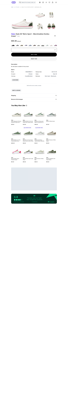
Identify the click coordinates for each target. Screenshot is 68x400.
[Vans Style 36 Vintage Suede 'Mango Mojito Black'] (21, 45)
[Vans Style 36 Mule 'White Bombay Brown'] (51, 45)
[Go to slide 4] (40, 156)
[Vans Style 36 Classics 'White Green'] (51, 131)
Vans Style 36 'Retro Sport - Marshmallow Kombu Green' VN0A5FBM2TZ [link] (31, 7)
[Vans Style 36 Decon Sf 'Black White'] (34, 45)
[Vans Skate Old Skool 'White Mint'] (40, 150)
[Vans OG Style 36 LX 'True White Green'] (47, 45)
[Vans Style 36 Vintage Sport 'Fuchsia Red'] (55, 45)
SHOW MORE (15, 80)
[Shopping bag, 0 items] (52, 2)
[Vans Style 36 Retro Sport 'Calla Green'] (28, 150)
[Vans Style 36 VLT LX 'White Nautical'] (30, 45)
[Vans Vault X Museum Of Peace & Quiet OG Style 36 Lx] (16, 113)
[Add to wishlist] (55, 36)
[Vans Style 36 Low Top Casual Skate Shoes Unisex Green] (28, 131)
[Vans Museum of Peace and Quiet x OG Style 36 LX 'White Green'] (40, 113)
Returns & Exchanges (17, 99)
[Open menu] (56, 2)
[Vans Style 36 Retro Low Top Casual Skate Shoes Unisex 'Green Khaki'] (16, 131)
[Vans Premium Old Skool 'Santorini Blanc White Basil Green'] (40, 131)
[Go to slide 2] (27, 156)
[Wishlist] (49, 2)
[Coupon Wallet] (43, 2)
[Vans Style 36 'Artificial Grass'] (26, 45)
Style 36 (17, 7)
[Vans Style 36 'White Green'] (51, 113)
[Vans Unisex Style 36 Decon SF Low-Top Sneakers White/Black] (43, 45)
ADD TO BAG (34, 54)
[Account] (46, 2)
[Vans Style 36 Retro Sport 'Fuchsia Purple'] (16, 150)
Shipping (13, 95)
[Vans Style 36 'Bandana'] (17, 45)
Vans (12, 7)
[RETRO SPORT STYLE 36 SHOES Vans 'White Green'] (28, 113)
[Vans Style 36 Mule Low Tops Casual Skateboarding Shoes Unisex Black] (38, 45)
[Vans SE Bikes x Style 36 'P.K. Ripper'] (13, 45)
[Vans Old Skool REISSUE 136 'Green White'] (51, 150)
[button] (26, 105)
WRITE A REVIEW (16, 90)
